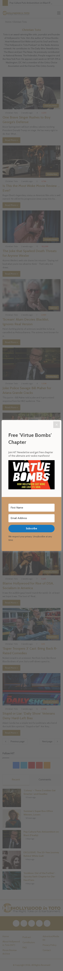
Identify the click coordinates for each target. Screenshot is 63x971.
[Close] (56, 424)
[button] (31, 475)
